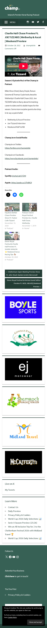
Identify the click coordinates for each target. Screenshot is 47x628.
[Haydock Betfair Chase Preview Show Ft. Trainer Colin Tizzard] (12, 207)
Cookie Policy (12, 617)
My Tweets (10, 489)
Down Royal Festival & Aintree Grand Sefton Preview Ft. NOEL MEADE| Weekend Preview (24, 283)
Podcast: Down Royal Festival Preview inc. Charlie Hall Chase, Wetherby (29, 217)
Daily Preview (14, 511)
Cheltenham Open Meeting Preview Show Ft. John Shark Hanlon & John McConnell (23, 273)
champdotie (30, 45)
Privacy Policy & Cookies (19, 515)
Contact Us (13, 507)
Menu (12, 22)
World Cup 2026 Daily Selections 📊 (25, 518)
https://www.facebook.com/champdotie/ (21, 158)
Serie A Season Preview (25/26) (22, 522)
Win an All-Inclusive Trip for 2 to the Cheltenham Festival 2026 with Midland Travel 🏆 (23, 530)
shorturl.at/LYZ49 (19, 176)
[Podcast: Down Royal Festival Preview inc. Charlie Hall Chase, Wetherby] (29, 207)
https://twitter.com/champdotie (17, 148)
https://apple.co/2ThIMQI (21, 182)
